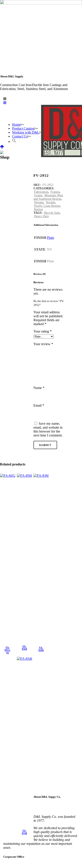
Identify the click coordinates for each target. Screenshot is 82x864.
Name (38, 388)
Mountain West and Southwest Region (48, 197)
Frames (55, 192)
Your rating (42, 331)
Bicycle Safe (52, 212)
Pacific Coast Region (47, 205)
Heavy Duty (41, 216)
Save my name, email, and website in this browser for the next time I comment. (48, 429)
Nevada (38, 202)
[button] (14, 141)
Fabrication (41, 192)
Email (38, 405)
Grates (38, 195)
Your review (43, 344)
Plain (50, 237)
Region (38, 209)
